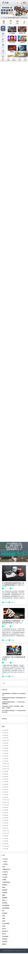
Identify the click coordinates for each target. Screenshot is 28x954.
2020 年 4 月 (5, 820)
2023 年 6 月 (5, 776)
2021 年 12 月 (5, 799)
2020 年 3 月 (5, 823)
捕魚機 (3, 895)
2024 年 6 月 (5, 748)
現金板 (3, 918)
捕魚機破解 (4, 897)
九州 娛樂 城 (5, 872)
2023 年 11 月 (5, 766)
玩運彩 (3, 915)
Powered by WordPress (7, 951)
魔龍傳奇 (4, 944)
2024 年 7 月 (5, 745)
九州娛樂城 (4, 874)
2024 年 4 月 (5, 753)
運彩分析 (4, 928)
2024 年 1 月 (5, 761)
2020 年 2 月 (5, 825)
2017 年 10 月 (5, 846)
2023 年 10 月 (5, 768)
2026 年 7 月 (5, 732)
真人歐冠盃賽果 (5, 923)
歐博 (3, 910)
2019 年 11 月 (5, 833)
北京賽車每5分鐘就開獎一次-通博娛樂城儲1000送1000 (13, 622)
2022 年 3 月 (5, 792)
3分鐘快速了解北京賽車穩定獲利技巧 (13, 658)
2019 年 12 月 (5, 830)
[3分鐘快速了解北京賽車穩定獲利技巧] (14, 650)
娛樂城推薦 (4, 890)
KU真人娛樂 (4, 859)
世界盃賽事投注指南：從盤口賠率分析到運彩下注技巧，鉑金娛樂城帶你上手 (14, 546)
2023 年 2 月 (5, 787)
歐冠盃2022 (5, 900)
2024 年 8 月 (5, 743)
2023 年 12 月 (5, 763)
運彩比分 (4, 933)
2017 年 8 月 (5, 848)
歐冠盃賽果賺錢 (5, 908)
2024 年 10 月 (5, 740)
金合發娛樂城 (5, 936)
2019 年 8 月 (5, 836)
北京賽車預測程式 (6, 882)
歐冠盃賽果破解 (5, 905)
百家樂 (3, 921)
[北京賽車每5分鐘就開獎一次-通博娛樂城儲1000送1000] (14, 613)
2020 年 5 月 (5, 817)
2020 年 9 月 (5, 807)
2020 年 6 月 (5, 815)
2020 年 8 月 (5, 810)
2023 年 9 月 (5, 771)
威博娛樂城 (4, 884)
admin (13, 588)
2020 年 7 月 (5, 812)
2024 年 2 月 (5, 758)
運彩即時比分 (5, 931)
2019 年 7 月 (5, 838)
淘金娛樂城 (4, 913)
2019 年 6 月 (5, 841)
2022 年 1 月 (5, 797)
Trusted (17, 951)
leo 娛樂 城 (4, 861)
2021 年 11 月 (5, 802)
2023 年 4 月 (5, 781)
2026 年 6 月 (5, 735)
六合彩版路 (4, 877)
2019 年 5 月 (5, 843)
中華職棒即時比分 (6, 869)
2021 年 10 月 (5, 805)
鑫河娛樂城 (4, 941)
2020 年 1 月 (5, 828)
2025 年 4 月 (5, 738)
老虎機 (3, 926)
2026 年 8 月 (5, 730)
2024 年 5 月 (5, 750)
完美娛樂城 (4, 892)
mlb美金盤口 (5, 864)
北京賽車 (6, 602)
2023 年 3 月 (5, 784)
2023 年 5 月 (5, 779)
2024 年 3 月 (5, 756)
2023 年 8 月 (5, 774)
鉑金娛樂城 (4, 939)
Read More (4, 599)
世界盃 (3, 866)
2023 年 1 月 (5, 789)
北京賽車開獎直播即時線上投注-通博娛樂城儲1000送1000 (13, 584)
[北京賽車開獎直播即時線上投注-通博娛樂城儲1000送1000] (14, 573)
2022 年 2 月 (5, 794)
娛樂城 (3, 887)
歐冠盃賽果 (4, 902)
